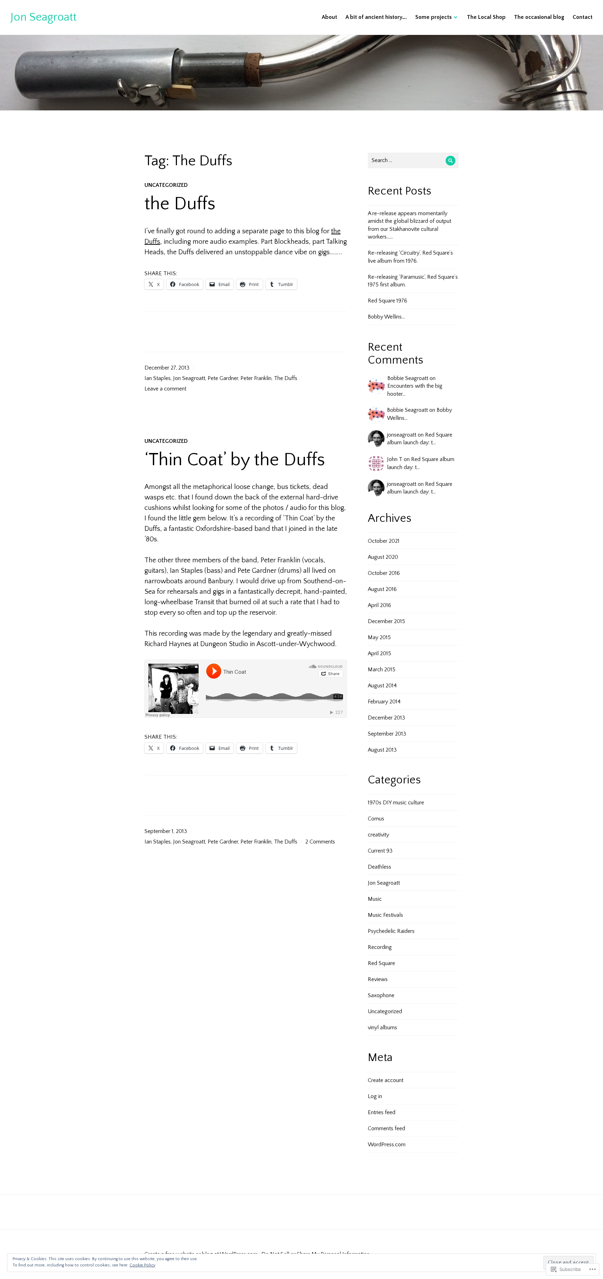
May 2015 (379, 637)
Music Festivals (385, 915)
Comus (376, 819)
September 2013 (387, 734)
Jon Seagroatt (43, 17)
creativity (378, 835)
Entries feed (381, 1112)
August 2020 (383, 557)
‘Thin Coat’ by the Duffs (234, 460)
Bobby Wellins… (386, 317)
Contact (583, 17)
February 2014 (384, 702)
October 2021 (384, 541)
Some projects (433, 17)
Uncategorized (166, 185)
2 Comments (320, 842)
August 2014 (382, 685)
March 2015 (381, 669)
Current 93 (380, 851)
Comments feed (386, 1128)
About (329, 17)
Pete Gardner (223, 378)
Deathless (379, 867)
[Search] (451, 160)
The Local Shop (486, 17)
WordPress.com (386, 1144)
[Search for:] (413, 160)
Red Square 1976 (387, 301)
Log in (375, 1096)
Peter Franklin (255, 378)
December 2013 (386, 718)
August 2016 (382, 589)
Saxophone (381, 995)
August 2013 (382, 750)
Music (375, 899)
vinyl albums (382, 1027)
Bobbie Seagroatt (407, 378)
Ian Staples (157, 378)
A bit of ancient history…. (376, 17)
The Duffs (285, 378)
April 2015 (379, 653)
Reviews (378, 979)
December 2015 (386, 621)
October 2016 (384, 573)
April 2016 (379, 605)
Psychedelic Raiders (391, 931)
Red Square (381, 963)
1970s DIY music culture (396, 802)
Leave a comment (165, 389)
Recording (380, 947)
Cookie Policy (142, 1265)
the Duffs (179, 204)
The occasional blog (539, 17)
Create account (385, 1080)
